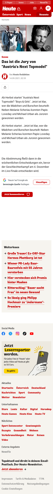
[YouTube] (31, 333)
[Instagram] (17, 333)
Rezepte (6, 430)
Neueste (44, 14)
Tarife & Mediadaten (26, 478)
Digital (34, 409)
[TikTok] (24, 333)
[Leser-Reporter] (35, 8)
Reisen (40, 435)
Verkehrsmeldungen (13, 435)
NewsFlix (44, 2)
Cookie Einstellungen (12, 488)
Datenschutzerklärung (13, 483)
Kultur (23, 409)
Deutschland (38, 388)
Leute (14, 409)
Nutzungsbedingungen (38, 483)
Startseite (5, 20)
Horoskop (46, 409)
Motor (30, 435)
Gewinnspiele (33, 425)
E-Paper (8, 2)
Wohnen (33, 430)
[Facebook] (3, 333)
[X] (10, 333)
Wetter (6, 397)
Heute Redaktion (21, 74)
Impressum (7, 478)
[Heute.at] (9, 8)
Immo (21, 2)
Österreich (8, 14)
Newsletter (19, 397)
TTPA (41, 478)
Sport (19, 14)
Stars (5, 409)
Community (34, 392)
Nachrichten (9, 392)
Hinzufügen (41, 182)
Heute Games (9, 414)
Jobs (32, 2)
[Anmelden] (41, 8)
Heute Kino (26, 414)
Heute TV (40, 414)
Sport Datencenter (12, 425)
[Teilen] (5, 87)
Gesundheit (20, 430)
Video (5, 440)
